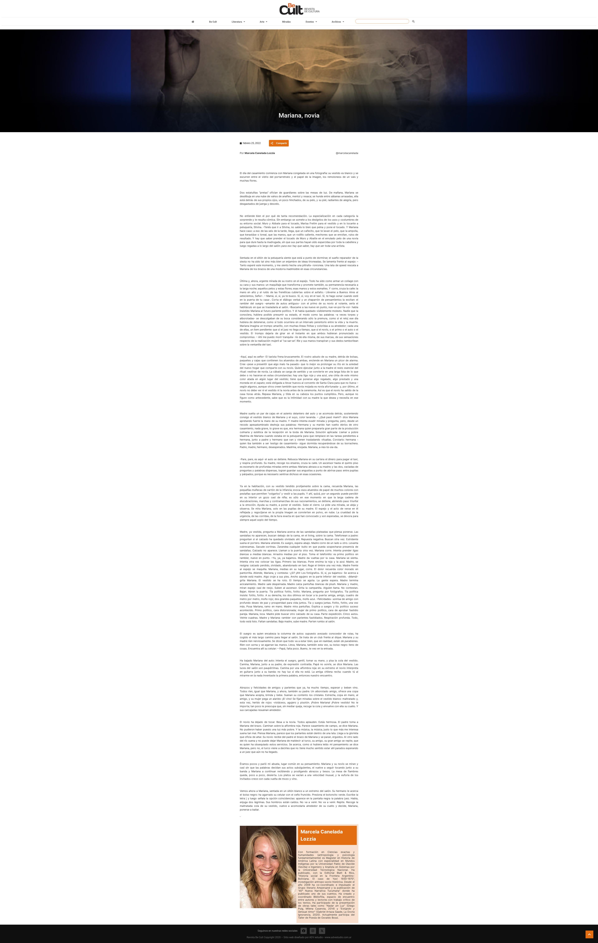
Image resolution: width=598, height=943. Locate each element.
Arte (262, 21)
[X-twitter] (322, 931)
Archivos (336, 21)
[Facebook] (304, 931)
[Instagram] (313, 931)
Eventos (310, 21)
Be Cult (213, 21)
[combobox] (382, 21)
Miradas (286, 21)
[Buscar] (413, 21)
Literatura (237, 21)
